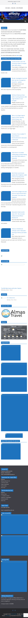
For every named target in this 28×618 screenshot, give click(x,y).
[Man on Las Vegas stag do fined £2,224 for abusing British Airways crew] (6, 116)
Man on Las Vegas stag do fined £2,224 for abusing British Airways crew (18, 117)
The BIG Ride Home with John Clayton (11, 288)
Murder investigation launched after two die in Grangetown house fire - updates (19, 80)
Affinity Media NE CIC (17, 597)
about (17, 55)
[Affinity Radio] (14, 12)
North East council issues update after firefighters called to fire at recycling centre (19, 175)
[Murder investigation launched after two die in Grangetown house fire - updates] (6, 78)
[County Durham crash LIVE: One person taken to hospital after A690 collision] (6, 62)
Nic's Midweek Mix (11, 297)
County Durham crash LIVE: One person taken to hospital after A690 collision (19, 63)
